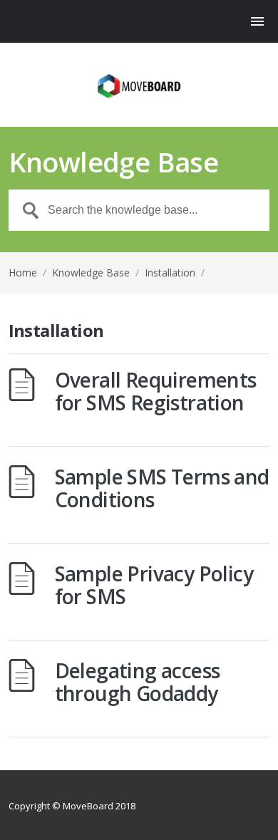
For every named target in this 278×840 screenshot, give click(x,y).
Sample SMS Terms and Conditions (162, 488)
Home (23, 272)
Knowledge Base (91, 272)
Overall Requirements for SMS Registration (156, 391)
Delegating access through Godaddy (137, 682)
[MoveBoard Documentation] (139, 85)
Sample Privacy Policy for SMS (154, 585)
